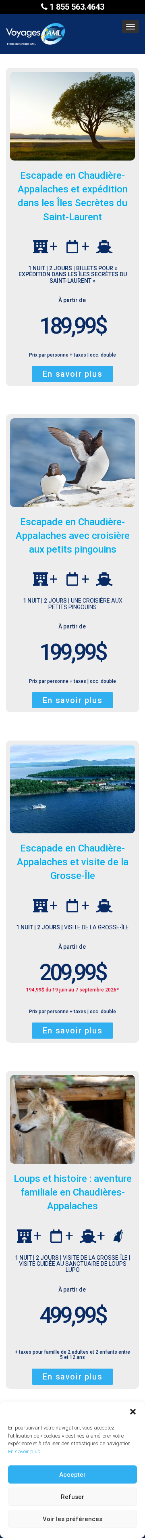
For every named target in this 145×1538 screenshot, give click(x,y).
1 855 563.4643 (76, 7)
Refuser (72, 1496)
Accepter (72, 1474)
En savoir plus (24, 1451)
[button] (133, 1412)
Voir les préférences (72, 1519)
